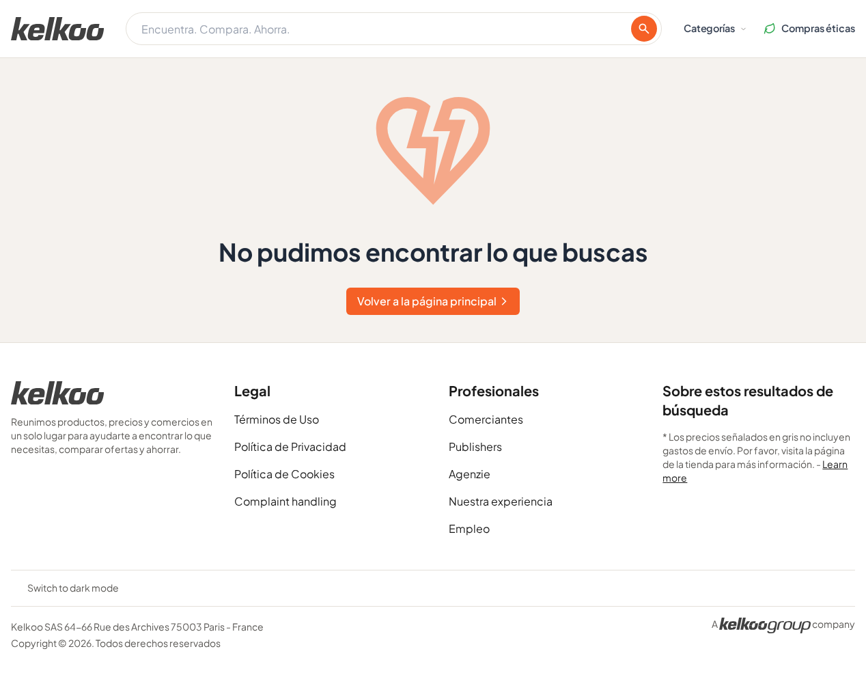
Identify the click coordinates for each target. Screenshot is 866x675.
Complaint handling (285, 501)
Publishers (475, 446)
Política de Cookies (284, 474)
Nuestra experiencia (501, 501)
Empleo (469, 528)
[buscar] (644, 29)
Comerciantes (486, 419)
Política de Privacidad (290, 446)
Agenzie (469, 474)
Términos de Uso (276, 419)
